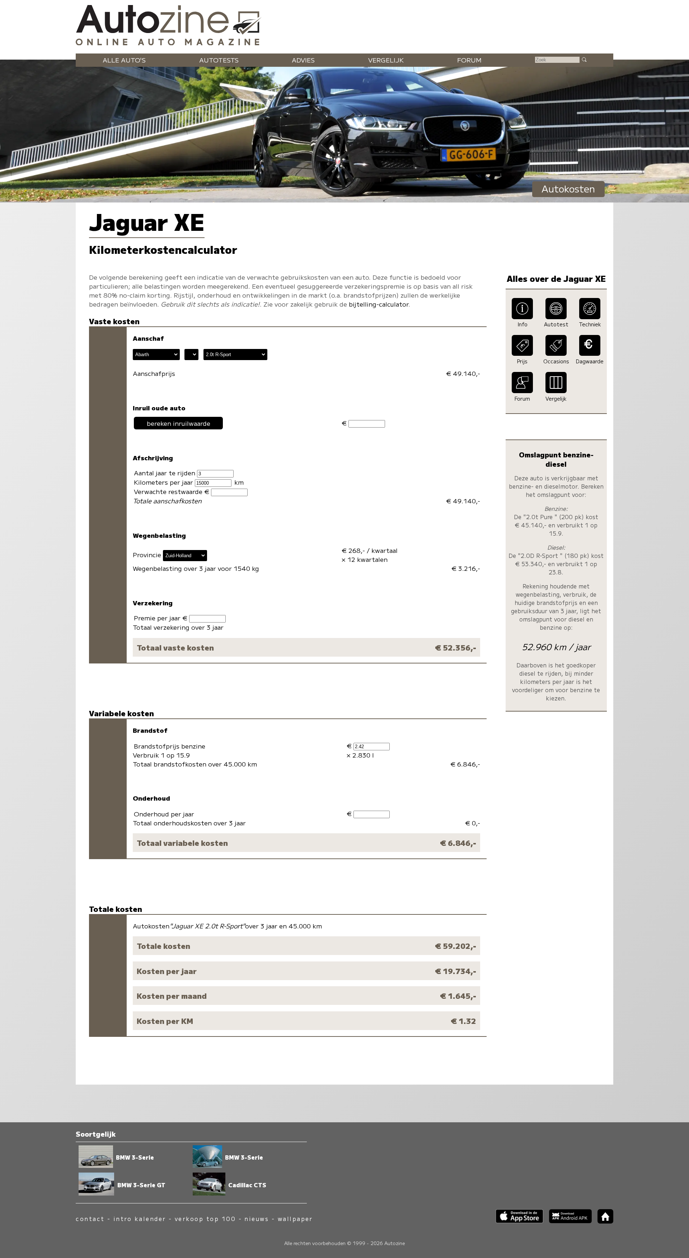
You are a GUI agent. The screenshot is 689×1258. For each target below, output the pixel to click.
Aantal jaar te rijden (165, 472)
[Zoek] (583, 59)
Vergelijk (386, 59)
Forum (469, 59)
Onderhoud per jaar (164, 813)
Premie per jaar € (161, 617)
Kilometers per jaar (164, 481)
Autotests (219, 59)
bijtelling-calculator (378, 303)
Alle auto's (124, 59)
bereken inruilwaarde (178, 423)
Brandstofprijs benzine (169, 745)
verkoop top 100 (205, 1219)
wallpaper (295, 1219)
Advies (303, 59)
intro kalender (139, 1219)
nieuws (256, 1219)
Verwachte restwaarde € (172, 491)
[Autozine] (344, 23)
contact (90, 1219)
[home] (602, 1221)
